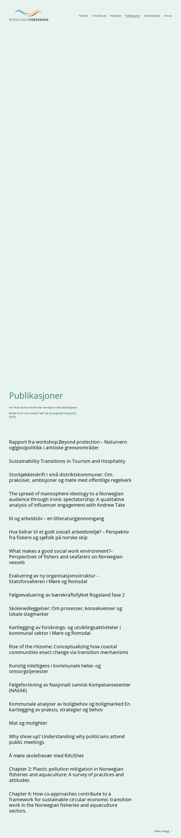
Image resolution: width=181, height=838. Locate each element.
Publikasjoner (132, 15)
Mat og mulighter (28, 723)
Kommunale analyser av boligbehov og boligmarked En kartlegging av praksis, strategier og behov (69, 707)
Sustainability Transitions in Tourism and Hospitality (67, 461)
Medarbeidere (152, 15)
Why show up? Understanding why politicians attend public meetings (67, 739)
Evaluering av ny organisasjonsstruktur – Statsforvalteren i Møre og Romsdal (54, 578)
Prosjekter (115, 15)
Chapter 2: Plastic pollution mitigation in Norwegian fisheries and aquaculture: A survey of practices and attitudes (66, 774)
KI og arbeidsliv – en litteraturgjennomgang (56, 518)
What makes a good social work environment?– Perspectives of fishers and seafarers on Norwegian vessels (65, 556)
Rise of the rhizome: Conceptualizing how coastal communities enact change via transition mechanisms (68, 649)
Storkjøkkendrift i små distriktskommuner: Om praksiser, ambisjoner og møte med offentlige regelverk (70, 477)
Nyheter (83, 15)
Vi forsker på (99, 15)
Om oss (168, 15)
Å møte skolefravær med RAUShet (46, 755)
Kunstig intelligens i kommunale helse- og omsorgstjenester (55, 668)
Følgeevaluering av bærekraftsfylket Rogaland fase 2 (67, 595)
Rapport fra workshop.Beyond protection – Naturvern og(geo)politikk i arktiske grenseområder (68, 445)
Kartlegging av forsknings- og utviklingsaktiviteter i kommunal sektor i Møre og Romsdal (65, 630)
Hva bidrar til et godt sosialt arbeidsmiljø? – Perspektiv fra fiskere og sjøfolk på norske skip (69, 535)
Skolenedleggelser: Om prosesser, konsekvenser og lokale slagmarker (65, 611)
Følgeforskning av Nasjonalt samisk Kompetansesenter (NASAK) (70, 687)
